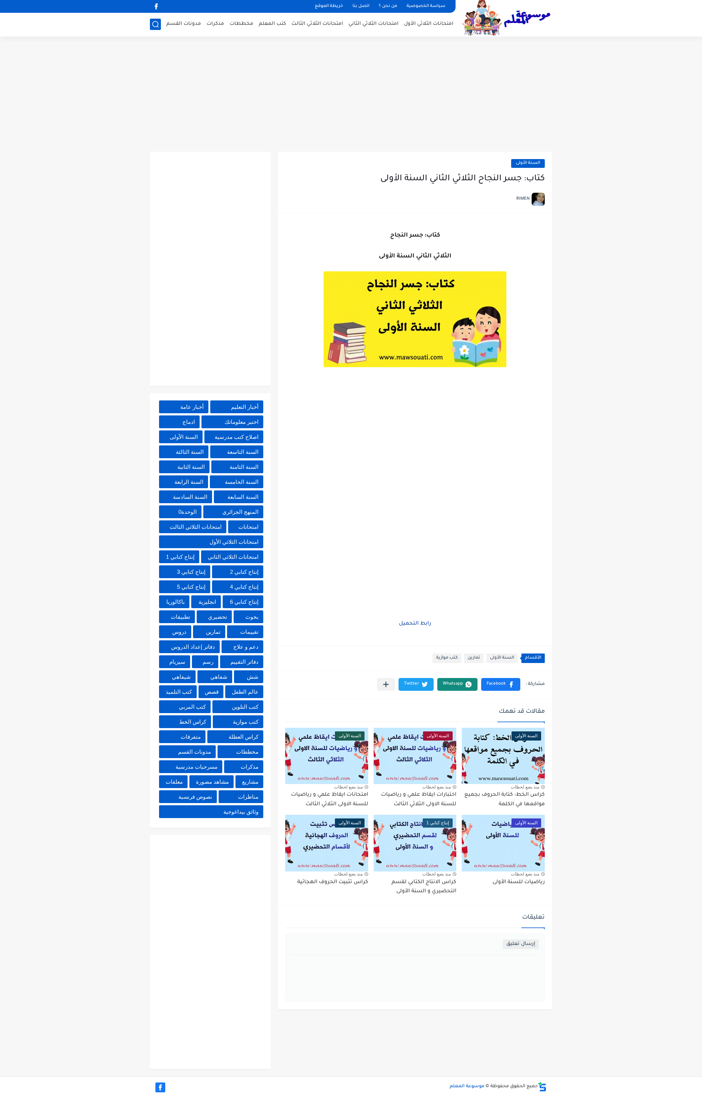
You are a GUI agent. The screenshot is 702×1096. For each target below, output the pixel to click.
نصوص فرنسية (195, 797)
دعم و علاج (245, 647)
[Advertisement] (351, 95)
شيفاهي (181, 677)
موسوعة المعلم (467, 1086)
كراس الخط (192, 722)
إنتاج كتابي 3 (191, 572)
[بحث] (155, 24)
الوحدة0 (187, 512)
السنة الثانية (191, 467)
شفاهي (218, 677)
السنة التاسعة (242, 452)
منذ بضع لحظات (525, 787)
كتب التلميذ (179, 692)
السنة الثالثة (190, 452)
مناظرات (248, 797)
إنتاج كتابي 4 (244, 587)
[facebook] (156, 6)
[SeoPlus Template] (542, 1087)
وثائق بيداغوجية (240, 812)
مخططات (241, 24)
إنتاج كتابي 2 (244, 572)
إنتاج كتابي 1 (180, 557)
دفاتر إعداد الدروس (193, 647)
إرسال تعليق (520, 944)
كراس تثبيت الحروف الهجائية (332, 882)
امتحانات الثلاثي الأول (428, 24)
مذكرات (215, 24)
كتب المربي (192, 707)
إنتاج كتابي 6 (244, 602)
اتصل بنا (360, 6)
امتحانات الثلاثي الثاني (373, 24)
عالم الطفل (245, 692)
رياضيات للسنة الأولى (518, 882)
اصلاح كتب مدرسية (236, 437)
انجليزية (207, 602)
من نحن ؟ (388, 6)
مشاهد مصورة (212, 782)
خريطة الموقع (329, 6)
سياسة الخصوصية (426, 6)
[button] (500, 684)
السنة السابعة (242, 497)
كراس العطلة (243, 737)
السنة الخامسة (241, 482)
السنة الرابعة (188, 482)
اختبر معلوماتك (241, 422)
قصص (212, 692)
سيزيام (177, 662)
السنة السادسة (190, 497)
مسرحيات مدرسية (197, 767)
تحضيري (217, 617)
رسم (208, 662)
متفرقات (191, 737)
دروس (179, 632)
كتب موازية (447, 658)
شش (252, 677)
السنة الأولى (528, 163)
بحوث (251, 617)
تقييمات (249, 632)
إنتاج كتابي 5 (191, 587)
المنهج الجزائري (240, 512)
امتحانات (248, 527)
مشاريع (250, 782)
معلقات (174, 782)
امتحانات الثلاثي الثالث (317, 24)
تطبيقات (180, 617)
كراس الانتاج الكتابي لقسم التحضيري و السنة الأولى (424, 887)
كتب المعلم (272, 24)
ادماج (188, 422)
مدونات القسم (183, 24)
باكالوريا (175, 602)
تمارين (474, 658)
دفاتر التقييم (244, 662)
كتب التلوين (245, 707)
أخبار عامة (192, 407)
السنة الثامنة (244, 467)
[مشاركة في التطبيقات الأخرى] (386, 684)
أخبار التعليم (244, 407)
